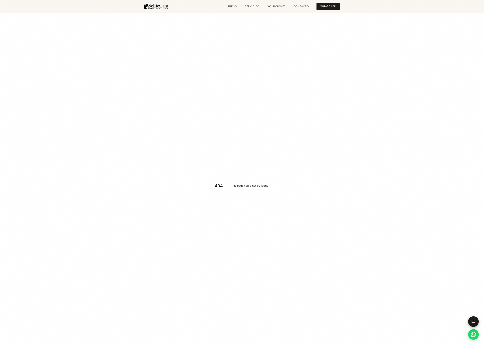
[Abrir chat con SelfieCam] (473, 321)
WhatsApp (328, 6)
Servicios (252, 6)
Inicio (232, 6)
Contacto (301, 6)
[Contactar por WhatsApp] (473, 334)
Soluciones (276, 6)
